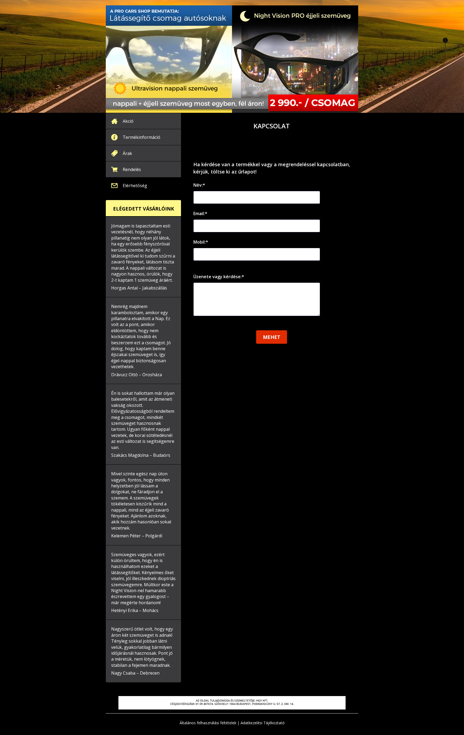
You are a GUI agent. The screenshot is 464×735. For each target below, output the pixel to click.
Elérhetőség (135, 186)
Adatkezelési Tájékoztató (263, 722)
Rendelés (132, 169)
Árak (127, 153)
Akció (128, 121)
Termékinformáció (141, 137)
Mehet (271, 337)
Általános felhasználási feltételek (208, 722)
